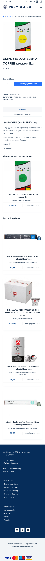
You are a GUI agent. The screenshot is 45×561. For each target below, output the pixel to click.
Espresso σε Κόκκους (27, 97)
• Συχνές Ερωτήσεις (11, 487)
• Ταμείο (6, 520)
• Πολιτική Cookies (10, 494)
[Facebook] (3, 1)
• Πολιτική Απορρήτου (12, 491)
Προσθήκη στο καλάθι (28, 84)
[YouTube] (28, 530)
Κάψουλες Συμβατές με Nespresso (25, 262)
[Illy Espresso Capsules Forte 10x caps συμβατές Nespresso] (22, 348)
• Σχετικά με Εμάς (10, 484)
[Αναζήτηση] (27, 1)
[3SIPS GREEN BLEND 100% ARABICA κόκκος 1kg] (22, 175)
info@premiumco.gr (10, 463)
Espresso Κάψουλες (25, 319)
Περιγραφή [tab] (22, 109)
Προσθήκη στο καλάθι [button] (32, 205)
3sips (11, 100)
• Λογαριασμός (9, 510)
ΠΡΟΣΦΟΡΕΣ (22, 374)
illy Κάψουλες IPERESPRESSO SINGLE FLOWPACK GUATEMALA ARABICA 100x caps (22, 312)
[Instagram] (10, 1)
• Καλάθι (6, 517)
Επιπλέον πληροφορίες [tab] (22, 114)
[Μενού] (41, 7)
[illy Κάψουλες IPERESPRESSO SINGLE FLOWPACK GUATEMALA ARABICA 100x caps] (22, 291)
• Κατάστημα (8, 513)
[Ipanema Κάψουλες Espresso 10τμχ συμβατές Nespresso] (22, 237)
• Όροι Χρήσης (8, 497)
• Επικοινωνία (8, 507)
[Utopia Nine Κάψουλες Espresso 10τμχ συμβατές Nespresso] (22, 403)
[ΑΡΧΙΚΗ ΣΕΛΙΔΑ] (3, 17)
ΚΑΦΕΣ (15, 97)
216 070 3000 (8, 460)
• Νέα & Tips (8, 481)
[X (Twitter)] (6, 1)
